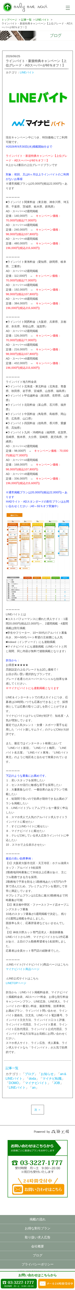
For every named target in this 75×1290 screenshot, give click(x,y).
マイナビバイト (36, 1083)
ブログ (29, 1074)
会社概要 (37, 1246)
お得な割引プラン (37, 1228)
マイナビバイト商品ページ (22, 969)
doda (32, 1078)
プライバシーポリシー (38, 1264)
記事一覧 (12, 1068)
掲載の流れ (38, 1219)
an (34, 1087)
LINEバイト (27, 72)
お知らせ (47, 1074)
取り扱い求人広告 (37, 1237)
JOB (57, 1083)
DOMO (14, 1083)
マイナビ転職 (52, 1078)
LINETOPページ (16, 983)
